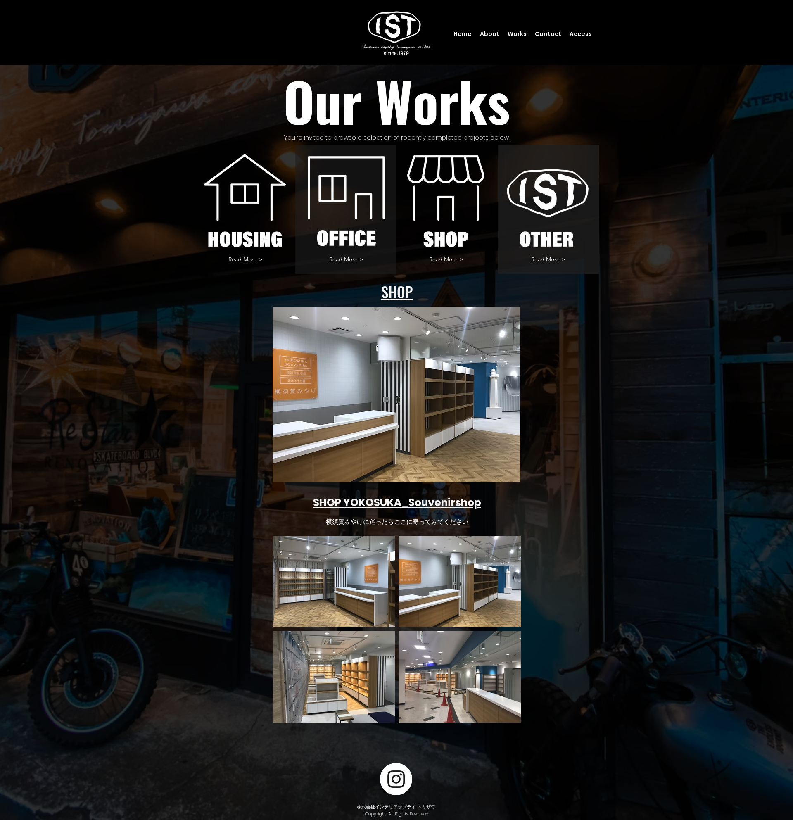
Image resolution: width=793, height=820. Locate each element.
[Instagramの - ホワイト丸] (396, 779)
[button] (346, 259)
